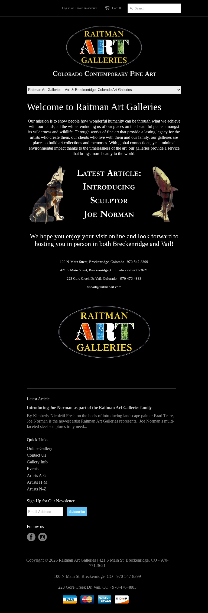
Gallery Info (37, 462)
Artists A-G (37, 475)
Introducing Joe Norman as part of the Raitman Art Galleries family (89, 407)
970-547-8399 (137, 262)
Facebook (31, 537)
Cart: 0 (116, 8)
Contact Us (36, 455)
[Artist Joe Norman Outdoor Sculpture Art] (104, 224)
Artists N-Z (36, 489)
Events (32, 468)
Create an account (86, 8)
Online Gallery (39, 448)
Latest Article (38, 399)
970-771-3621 (137, 270)
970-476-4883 (130, 278)
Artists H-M (37, 482)
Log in (66, 8)
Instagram (42, 537)
